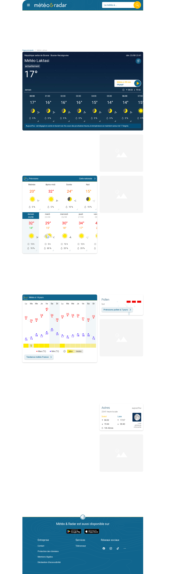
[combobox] (119, 5)
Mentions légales (45, 557)
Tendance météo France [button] (37, 357)
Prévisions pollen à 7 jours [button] (116, 310)
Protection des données (48, 551)
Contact (41, 546)
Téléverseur (81, 546)
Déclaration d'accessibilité (49, 562)
